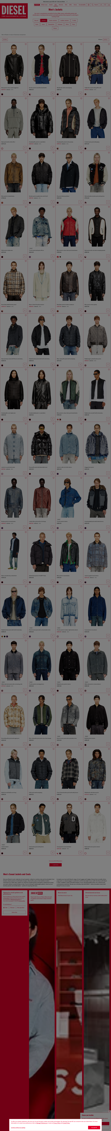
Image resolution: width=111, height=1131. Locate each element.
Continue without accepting (18, 1127)
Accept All (94, 1127)
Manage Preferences (41, 1123)
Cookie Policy (66, 1123)
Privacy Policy (56, 1123)
